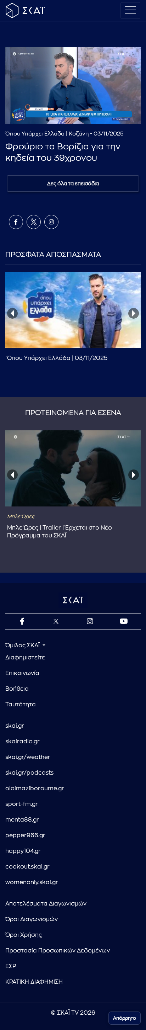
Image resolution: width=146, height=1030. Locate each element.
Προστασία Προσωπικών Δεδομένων (57, 951)
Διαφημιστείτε (25, 657)
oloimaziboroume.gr (34, 788)
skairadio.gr (22, 741)
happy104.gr (23, 851)
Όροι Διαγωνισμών (31, 919)
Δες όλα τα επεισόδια (73, 183)
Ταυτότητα (20, 704)
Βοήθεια (17, 689)
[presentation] (12, 313)
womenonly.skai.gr (31, 882)
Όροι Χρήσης (23, 935)
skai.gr (14, 726)
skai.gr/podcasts (29, 773)
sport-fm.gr (21, 804)
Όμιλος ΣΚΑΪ (23, 645)
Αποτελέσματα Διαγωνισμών (45, 904)
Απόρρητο (124, 1018)
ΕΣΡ (10, 966)
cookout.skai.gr (27, 867)
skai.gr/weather (27, 757)
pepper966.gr (25, 835)
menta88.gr (22, 820)
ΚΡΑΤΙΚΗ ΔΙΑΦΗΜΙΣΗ (34, 982)
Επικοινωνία (22, 673)
